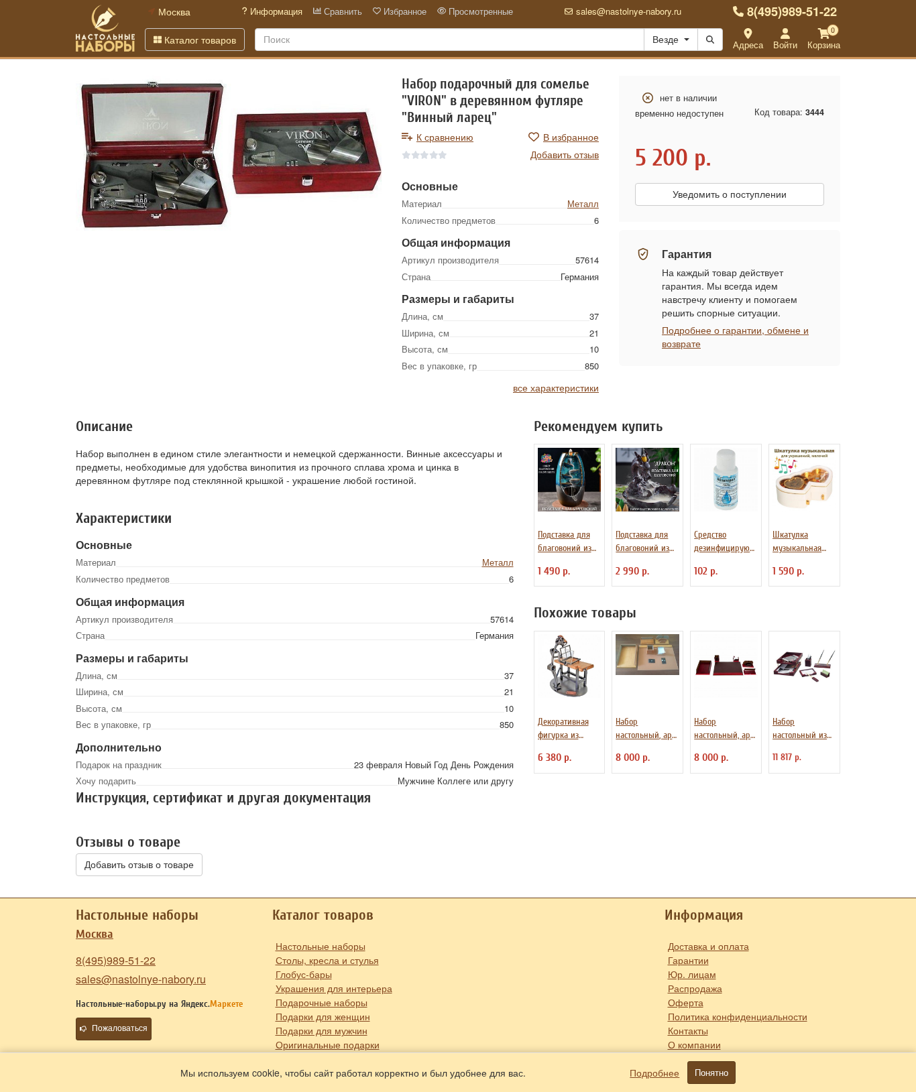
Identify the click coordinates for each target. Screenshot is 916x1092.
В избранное (571, 136)
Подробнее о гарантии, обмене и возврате (735, 336)
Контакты (688, 1030)
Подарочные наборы (321, 1002)
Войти (785, 44)
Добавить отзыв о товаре (139, 864)
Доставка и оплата (708, 946)
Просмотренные (479, 11)
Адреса (748, 44)
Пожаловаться (120, 1028)
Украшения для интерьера (334, 988)
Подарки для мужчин (321, 1030)
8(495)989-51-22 (792, 11)
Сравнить (341, 11)
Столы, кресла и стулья (327, 960)
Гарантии (688, 960)
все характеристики (556, 387)
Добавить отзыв (564, 154)
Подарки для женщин (323, 1016)
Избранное (403, 11)
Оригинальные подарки (328, 1044)
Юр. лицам (692, 974)
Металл (583, 203)
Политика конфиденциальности (737, 1016)
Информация (274, 11)
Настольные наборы (320, 946)
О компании (694, 1044)
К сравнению (444, 136)
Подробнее (654, 1072)
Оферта (685, 1002)
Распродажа (695, 988)
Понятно (711, 1073)
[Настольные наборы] (105, 28)
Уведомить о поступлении (730, 194)
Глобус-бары (304, 974)
